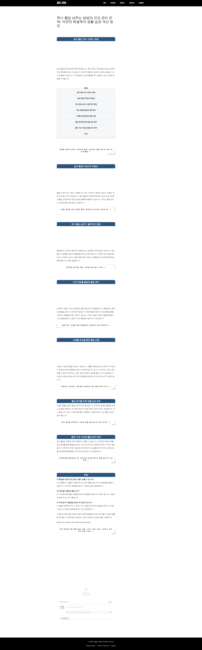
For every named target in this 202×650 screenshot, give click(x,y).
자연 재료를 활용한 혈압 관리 (86, 110)
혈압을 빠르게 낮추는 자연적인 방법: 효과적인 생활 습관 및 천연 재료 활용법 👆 (86, 150)
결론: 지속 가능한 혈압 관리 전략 (86, 128)
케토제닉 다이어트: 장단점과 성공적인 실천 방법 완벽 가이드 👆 (86, 386)
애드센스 (122, 3)
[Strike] (74, 612)
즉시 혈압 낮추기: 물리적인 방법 (86, 104)
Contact (113, 646)
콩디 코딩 (61, 3)
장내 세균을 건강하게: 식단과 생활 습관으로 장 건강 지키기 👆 (86, 422)
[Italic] (69, 612)
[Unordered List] (78, 612)
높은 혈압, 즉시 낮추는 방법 (86, 92)
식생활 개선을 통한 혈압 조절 (86, 116)
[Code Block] (83, 612)
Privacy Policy (90, 646)
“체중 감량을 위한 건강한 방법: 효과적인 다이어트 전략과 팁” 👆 (86, 209)
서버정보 (141, 3)
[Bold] (67, 612)
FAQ (86, 134)
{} (87, 612)
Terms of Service (103, 646)
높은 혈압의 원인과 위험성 (86, 98)
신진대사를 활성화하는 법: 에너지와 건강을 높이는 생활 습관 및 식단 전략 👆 (86, 459)
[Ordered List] (76, 612)
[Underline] (72, 612)
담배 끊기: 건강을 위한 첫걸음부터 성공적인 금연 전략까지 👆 (86, 325)
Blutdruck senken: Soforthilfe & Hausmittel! (74, 522)
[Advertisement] (86, 53)
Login (110, 602)
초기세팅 (112, 3)
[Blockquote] (80, 612)
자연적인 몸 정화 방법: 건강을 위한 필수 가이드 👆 (86, 267)
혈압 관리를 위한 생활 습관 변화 (86, 122)
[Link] (85, 612)
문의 (104, 3)
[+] (89, 612)
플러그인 (131, 3)
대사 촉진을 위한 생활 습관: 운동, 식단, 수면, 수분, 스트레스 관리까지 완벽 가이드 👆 (86, 530)
